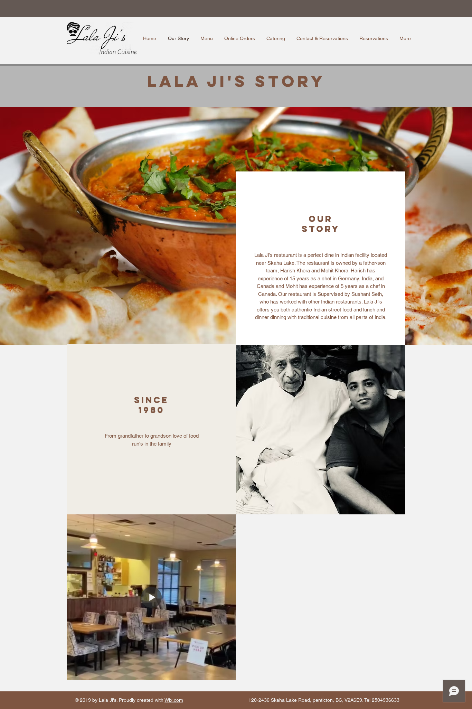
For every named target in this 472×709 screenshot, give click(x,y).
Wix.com (173, 700)
